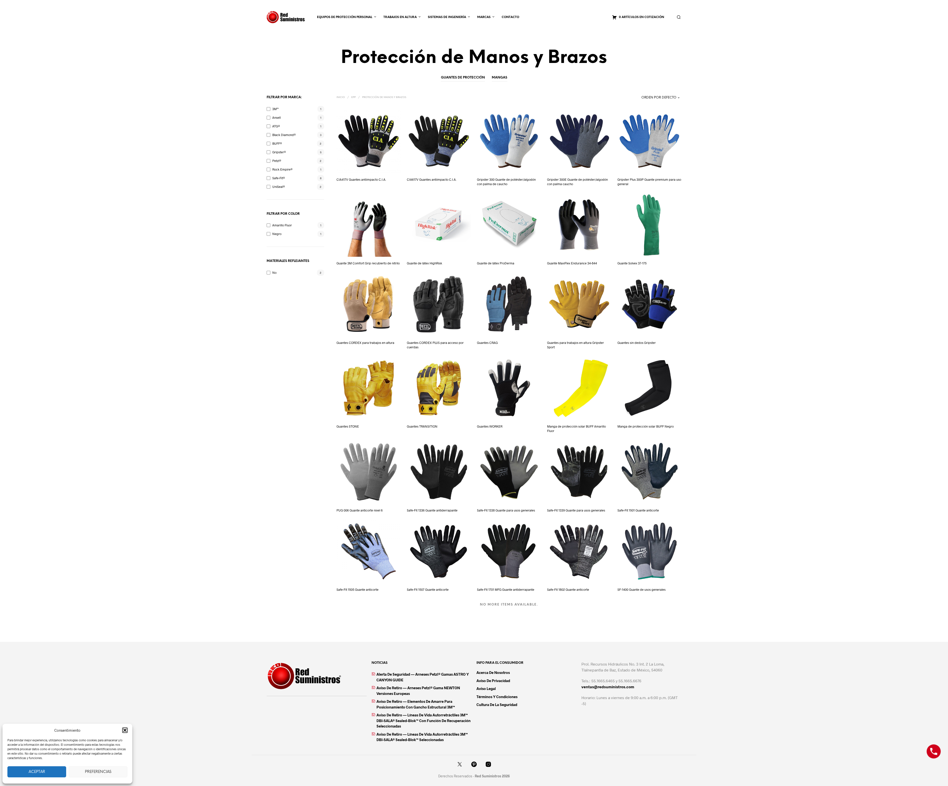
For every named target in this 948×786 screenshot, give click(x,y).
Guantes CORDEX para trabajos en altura (365, 343)
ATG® (276, 126)
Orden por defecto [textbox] (658, 97)
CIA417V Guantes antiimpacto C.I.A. (361, 179)
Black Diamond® (284, 135)
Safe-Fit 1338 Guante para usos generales (506, 510)
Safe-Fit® (278, 178)
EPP (353, 97)
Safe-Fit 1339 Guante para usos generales (576, 510)
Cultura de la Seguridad (496, 704)
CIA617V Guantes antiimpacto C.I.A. (431, 179)
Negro (276, 234)
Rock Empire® (282, 169)
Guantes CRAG (487, 343)
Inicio (340, 97)
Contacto (510, 17)
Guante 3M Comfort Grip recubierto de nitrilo (368, 263)
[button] (124, 730)
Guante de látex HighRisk (424, 263)
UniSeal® (278, 187)
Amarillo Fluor (282, 225)
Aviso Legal (486, 688)
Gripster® (279, 152)
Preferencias (98, 772)
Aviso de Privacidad (493, 680)
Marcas (484, 17)
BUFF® (277, 143)
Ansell (276, 117)
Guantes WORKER (489, 426)
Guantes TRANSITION (422, 426)
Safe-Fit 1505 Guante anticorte (357, 589)
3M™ (275, 109)
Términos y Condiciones (496, 696)
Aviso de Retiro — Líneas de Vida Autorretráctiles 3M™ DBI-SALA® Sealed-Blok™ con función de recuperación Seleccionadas (423, 720)
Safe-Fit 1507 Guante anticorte (428, 589)
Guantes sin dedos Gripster (636, 343)
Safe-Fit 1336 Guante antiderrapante (432, 510)
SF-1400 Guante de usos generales (641, 589)
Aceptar (37, 772)
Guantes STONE (347, 426)
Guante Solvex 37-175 (632, 263)
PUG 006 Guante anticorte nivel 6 (359, 510)
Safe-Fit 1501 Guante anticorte (638, 510)
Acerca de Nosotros (493, 672)
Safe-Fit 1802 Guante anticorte (568, 589)
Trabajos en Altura (400, 17)
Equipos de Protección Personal (344, 17)
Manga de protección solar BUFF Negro (645, 426)
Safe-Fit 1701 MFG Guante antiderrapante (505, 589)
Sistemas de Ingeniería (447, 17)
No (274, 273)
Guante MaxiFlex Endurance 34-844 (572, 263)
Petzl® (276, 161)
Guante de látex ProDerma (495, 263)
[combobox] (650, 97)
